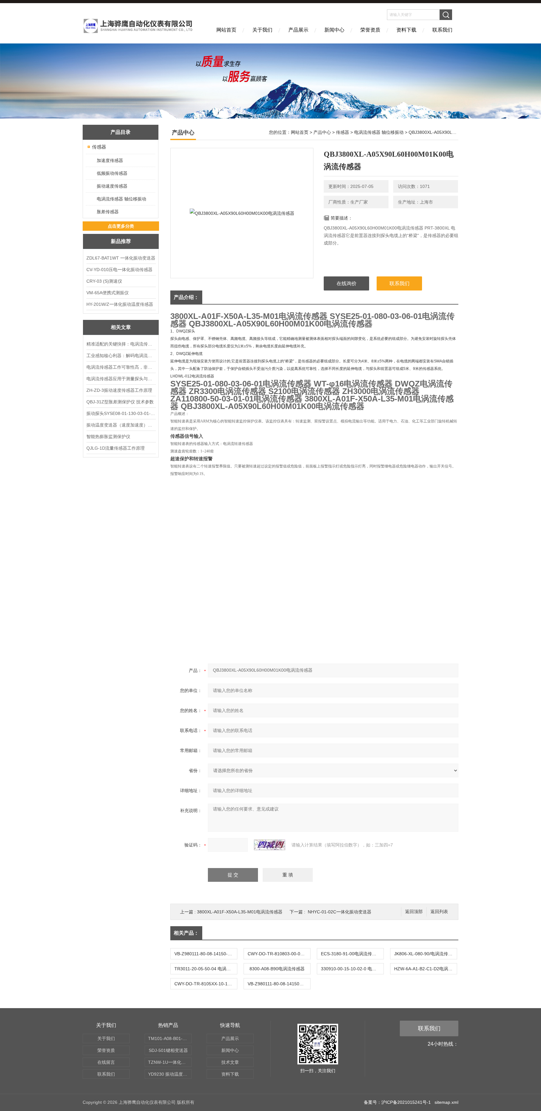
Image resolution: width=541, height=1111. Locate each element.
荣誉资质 (370, 30)
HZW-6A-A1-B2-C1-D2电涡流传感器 (425, 968)
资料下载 (406, 30)
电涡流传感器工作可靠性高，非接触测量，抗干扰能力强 (120, 367)
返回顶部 (414, 911)
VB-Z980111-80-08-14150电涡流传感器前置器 (279, 983)
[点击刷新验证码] (269, 845)
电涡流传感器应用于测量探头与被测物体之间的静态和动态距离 (120, 378)
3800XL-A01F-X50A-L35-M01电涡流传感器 (239, 911)
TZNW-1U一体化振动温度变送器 (170, 1062)
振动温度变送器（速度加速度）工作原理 (120, 424)
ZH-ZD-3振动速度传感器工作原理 (119, 390)
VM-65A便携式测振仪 (107, 292)
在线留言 (106, 1062)
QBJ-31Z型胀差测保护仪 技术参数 (120, 401)
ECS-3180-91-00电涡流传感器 (351, 953)
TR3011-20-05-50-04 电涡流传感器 (205, 968)
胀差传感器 (108, 211)
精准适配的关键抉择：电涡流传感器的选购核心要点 (120, 343)
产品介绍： (186, 297)
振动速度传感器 (112, 186)
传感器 (99, 146)
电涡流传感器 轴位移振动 (121, 198)
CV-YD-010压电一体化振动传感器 (119, 269)
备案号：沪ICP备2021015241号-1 (397, 1102)
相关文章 (121, 327)
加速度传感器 (110, 160)
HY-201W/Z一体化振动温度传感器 (119, 304)
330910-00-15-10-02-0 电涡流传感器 (352, 968)
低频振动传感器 (112, 173)
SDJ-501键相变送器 (168, 1050)
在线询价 (347, 283)
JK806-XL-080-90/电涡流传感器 (425, 953)
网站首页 (226, 30)
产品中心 (322, 132)
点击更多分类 (121, 226)
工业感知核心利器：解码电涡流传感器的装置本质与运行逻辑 (120, 355)
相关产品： (186, 933)
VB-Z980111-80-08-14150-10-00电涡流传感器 (205, 953)
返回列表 (439, 911)
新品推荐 (121, 241)
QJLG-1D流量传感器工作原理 (115, 448)
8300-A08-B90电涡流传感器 (277, 968)
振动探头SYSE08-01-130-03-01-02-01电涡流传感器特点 (120, 413)
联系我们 (442, 30)
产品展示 (298, 30)
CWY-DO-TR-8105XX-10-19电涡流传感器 (205, 983)
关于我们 (262, 30)
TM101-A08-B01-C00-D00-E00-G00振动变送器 (170, 1038)
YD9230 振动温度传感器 (170, 1074)
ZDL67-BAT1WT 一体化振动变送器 (120, 257)
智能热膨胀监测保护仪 (108, 436)
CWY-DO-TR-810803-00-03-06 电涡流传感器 (279, 953)
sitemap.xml (446, 1102)
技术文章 (230, 1062)
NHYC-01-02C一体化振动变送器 (339, 911)
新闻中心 (334, 30)
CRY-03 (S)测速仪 (104, 281)
